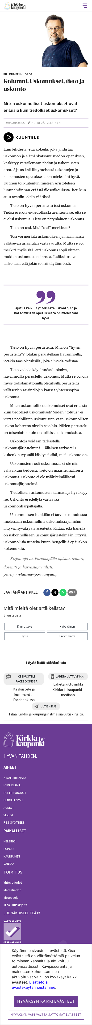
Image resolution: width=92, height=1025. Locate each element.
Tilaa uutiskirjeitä (15, 905)
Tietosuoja (11, 897)
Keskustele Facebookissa (27, 678)
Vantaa (9, 864)
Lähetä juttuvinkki (70, 676)
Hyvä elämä (12, 785)
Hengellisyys (13, 800)
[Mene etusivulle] (24, 742)
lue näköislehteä (20, 913)
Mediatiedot (12, 890)
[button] (46, 592)
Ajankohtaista (15, 778)
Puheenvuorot (15, 793)
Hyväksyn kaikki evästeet (46, 1001)
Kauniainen (12, 856)
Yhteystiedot (13, 882)
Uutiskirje (48, 706)
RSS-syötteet (14, 822)
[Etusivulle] (15, 6)
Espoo (9, 849)
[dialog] (46, 984)
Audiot (9, 807)
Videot (8, 815)
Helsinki (10, 841)
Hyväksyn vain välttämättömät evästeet (46, 1014)
